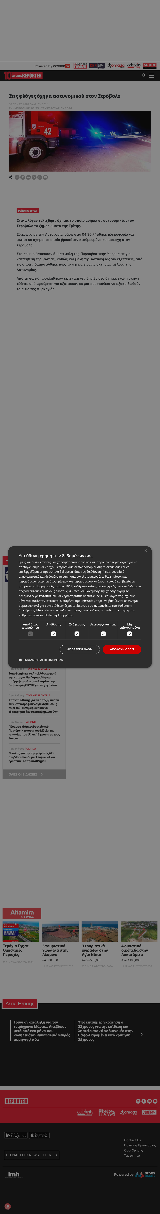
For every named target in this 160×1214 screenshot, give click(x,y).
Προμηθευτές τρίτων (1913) (54, 586)
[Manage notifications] (7, 1206)
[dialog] (80, 607)
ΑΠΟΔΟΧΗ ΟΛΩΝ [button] (122, 649)
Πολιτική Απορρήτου (59, 615)
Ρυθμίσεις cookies (31, 615)
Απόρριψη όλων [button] (79, 649)
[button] (41, 660)
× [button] (145, 550)
